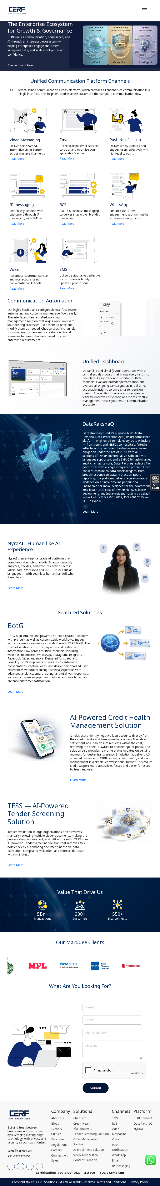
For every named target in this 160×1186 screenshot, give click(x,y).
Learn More (90, 511)
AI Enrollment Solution (88, 1150)
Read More (17, 159)
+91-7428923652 (19, 1156)
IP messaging (121, 1166)
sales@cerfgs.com (20, 1150)
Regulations (59, 1145)
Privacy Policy (139, 1182)
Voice (115, 1139)
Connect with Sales (21, 65)
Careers (56, 1150)
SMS (115, 1118)
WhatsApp (119, 1155)
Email (115, 1160)
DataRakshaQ (143, 1123)
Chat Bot (79, 1118)
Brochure (57, 1139)
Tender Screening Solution (91, 1134)
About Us (57, 1118)
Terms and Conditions (111, 1182)
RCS (114, 1123)
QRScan (155, 486)
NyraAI (138, 1129)
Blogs (55, 1123)
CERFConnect (143, 1118)
